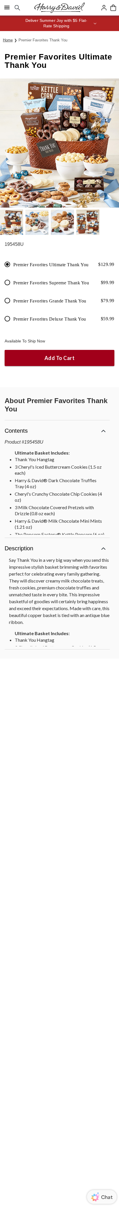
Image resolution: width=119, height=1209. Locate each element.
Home (8, 40)
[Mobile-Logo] (59, 8)
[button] (59, 23)
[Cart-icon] (113, 8)
